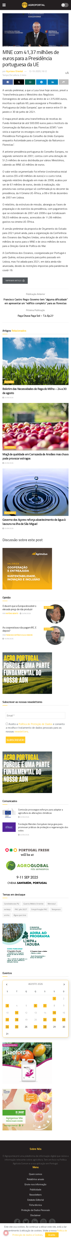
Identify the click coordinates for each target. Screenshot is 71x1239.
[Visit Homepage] (33, 5)
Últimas (9, 382)
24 (7, 1026)
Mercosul (52, 903)
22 (54, 1019)
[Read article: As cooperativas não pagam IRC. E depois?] (55, 635)
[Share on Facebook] (7, 82)
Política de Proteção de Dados (35, 724)
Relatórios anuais (35, 1179)
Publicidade (35, 1189)
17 (7, 1019)
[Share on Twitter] (19, 82)
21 (45, 1019)
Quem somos (35, 1174)
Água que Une (20, 915)
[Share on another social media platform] (64, 82)
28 (45, 1026)
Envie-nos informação (35, 1184)
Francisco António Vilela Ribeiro (19, 635)
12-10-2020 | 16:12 (38, 71)
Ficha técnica (35, 1205)
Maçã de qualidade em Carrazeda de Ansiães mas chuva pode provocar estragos (35, 456)
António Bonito (12, 613)
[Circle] (35, 1221)
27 (35, 1026)
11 (17, 1012)
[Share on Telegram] (41, 82)
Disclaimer (35, 1215)
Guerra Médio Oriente (33, 903)
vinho (6, 915)
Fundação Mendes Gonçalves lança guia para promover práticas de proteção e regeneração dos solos (43, 827)
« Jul (6, 984)
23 (64, 1019)
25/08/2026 (9, 397)
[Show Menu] (4, 5)
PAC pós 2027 (21, 909)
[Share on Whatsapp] (30, 82)
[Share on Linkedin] (53, 82)
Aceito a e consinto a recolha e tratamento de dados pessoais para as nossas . (35, 727)
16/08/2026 (9, 638)
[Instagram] (44, 1221)
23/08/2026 (26, 613)
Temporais (56, 909)
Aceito (51, 1235)
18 (17, 1019)
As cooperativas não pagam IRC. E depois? (19, 629)
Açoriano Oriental (14, 71)
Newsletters (35, 1194)
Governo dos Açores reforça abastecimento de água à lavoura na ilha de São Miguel (34, 521)
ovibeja (7, 909)
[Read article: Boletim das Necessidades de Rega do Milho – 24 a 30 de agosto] (35, 361)
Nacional (10, 447)
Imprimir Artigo (13, 280)
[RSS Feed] (53, 1221)
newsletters (21, 731)
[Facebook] (18, 1221)
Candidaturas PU (11, 903)
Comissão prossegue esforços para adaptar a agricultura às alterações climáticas (40, 811)
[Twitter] (27, 1221)
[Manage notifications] (6, 1233)
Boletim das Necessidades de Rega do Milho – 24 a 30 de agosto (34, 391)
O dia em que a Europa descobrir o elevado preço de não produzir (19, 607)
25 (17, 1026)
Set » (64, 984)
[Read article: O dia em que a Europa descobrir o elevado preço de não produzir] (55, 613)
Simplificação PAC (39, 909)
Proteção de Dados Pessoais (35, 1210)
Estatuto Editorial (35, 1199)
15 (54, 1012)
